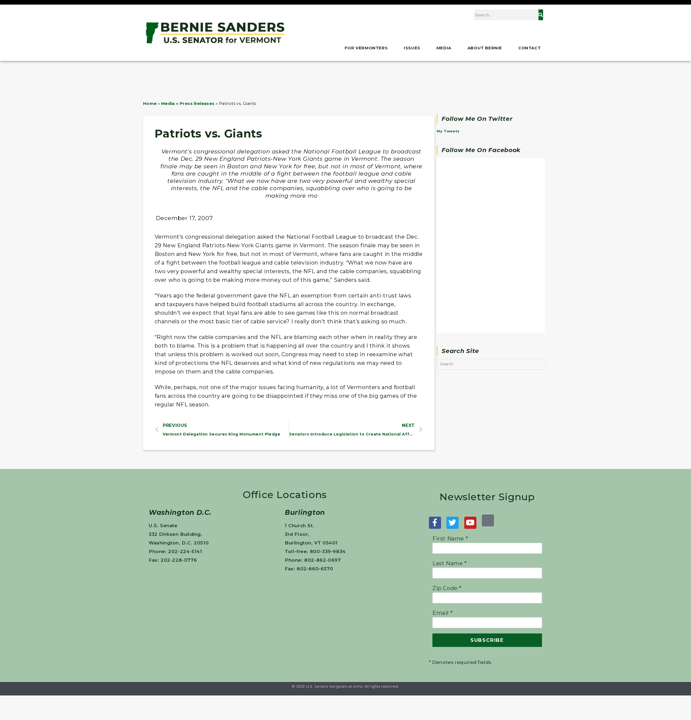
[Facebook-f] (435, 523)
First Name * (450, 538)
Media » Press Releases (188, 103)
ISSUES (412, 47)
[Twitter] (452, 523)
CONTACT (529, 47)
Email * (442, 613)
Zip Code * (447, 588)
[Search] (540, 14)
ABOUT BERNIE (485, 47)
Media (443, 47)
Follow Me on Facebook (481, 150)
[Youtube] (470, 523)
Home (150, 103)
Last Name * (449, 563)
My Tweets (448, 131)
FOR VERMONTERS (366, 47)
